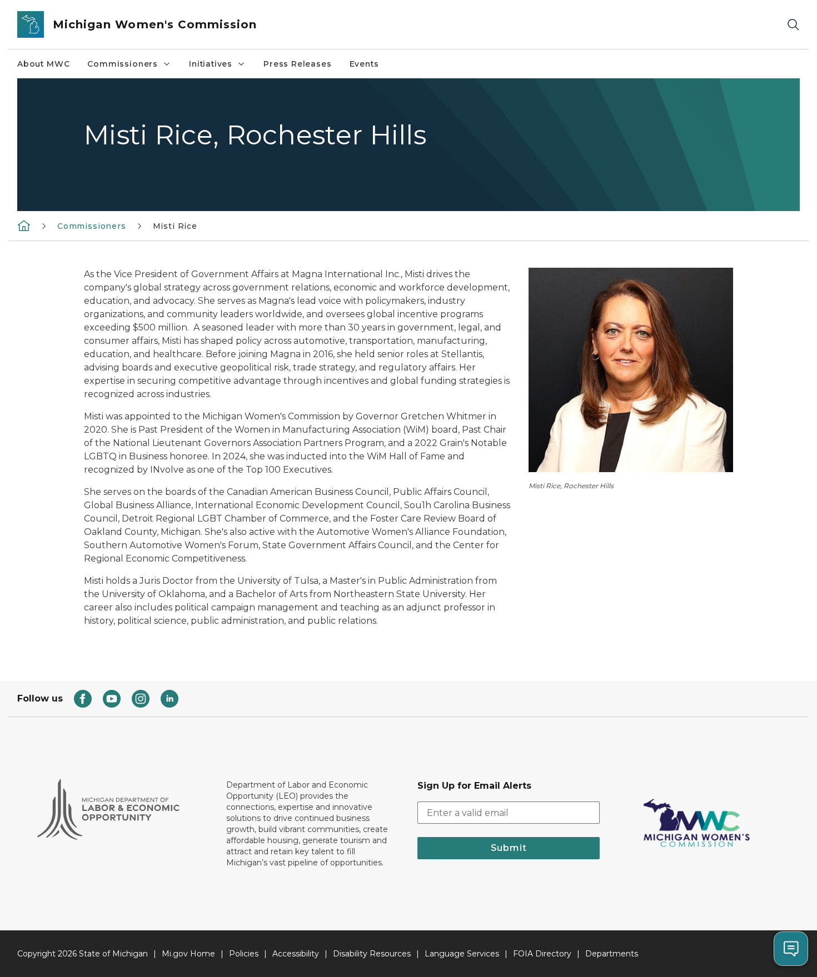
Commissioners (122, 64)
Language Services (462, 954)
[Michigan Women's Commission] (24, 226)
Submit (509, 848)
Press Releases (297, 64)
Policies (243, 954)
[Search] (793, 25)
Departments (611, 954)
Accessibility (295, 954)
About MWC (43, 64)
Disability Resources (372, 954)
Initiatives (210, 64)
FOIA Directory (542, 954)
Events (364, 64)
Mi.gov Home (188, 954)
